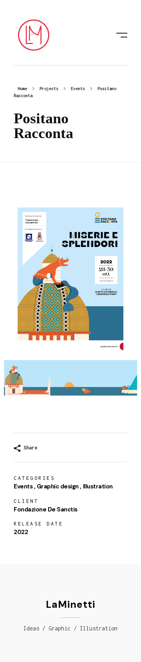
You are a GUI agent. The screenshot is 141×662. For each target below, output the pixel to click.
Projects (49, 88)
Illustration (98, 486)
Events (78, 88)
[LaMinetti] (33, 35)
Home (22, 88)
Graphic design (58, 486)
